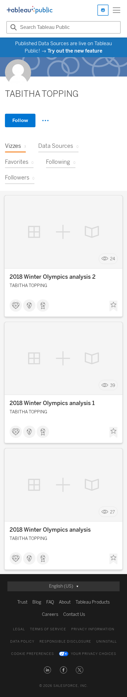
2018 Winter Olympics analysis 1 (52, 403)
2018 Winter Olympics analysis (50, 529)
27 (112, 511)
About (65, 602)
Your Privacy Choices (93, 654)
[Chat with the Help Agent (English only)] (103, 10)
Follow (20, 120)
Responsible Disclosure (65, 642)
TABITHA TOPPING (28, 285)
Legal (19, 629)
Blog (36, 602)
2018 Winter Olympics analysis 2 (53, 277)
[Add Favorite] (113, 306)
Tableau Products (93, 602)
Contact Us (74, 614)
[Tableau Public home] (29, 10)
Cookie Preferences (32, 654)
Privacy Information (92, 629)
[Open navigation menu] (116, 10)
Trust (22, 602)
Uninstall (106, 642)
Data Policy (22, 642)
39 (112, 385)
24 (112, 258)
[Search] (12, 27)
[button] (47, 670)
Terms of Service (48, 629)
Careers (50, 614)
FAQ (50, 602)
